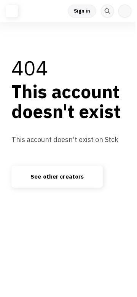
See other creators (57, 176)
